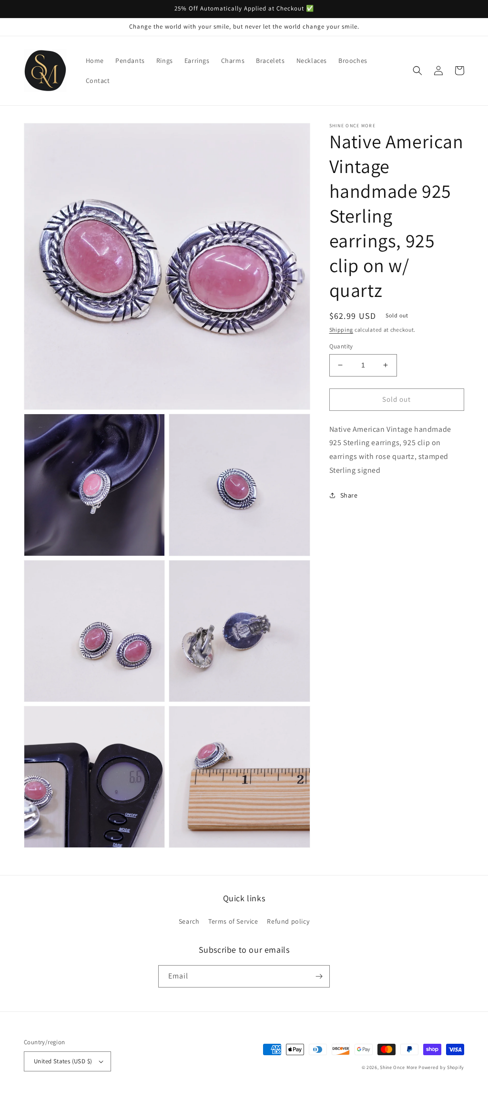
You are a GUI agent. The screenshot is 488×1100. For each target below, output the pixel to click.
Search (189, 921)
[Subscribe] (318, 976)
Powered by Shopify (441, 1067)
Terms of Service (233, 921)
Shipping (341, 329)
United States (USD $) (63, 1061)
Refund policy (288, 921)
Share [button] (349, 495)
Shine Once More (398, 1067)
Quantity (341, 346)
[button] (417, 70)
